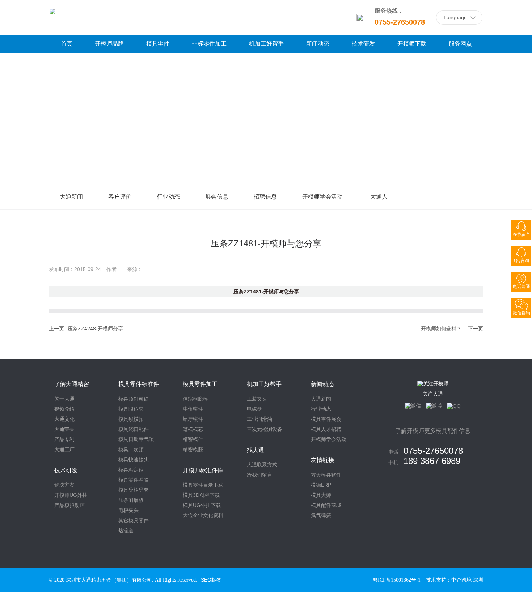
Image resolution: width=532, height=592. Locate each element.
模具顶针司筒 (133, 399)
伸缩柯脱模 (195, 399)
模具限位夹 (131, 409)
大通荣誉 (64, 429)
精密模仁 (193, 439)
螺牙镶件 (193, 419)
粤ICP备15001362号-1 (397, 580)
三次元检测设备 (264, 429)
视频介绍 (64, 409)
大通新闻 (71, 197)
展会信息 (216, 197)
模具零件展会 (326, 419)
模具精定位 (131, 470)
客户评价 (119, 197)
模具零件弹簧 (133, 480)
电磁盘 (254, 409)
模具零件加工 (200, 384)
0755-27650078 (400, 22)
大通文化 (64, 419)
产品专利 (64, 439)
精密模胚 (193, 449)
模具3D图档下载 (201, 495)
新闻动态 (322, 384)
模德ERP (321, 485)
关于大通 (64, 399)
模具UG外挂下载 (202, 505)
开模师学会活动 (322, 197)
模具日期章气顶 (136, 439)
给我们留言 (259, 475)
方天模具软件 (326, 475)
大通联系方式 (262, 465)
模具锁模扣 (131, 419)
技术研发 (65, 470)
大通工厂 (64, 449)
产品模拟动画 (69, 505)
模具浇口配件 (133, 429)
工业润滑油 (259, 419)
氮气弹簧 (321, 515)
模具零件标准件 (138, 384)
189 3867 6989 (432, 461)
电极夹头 (128, 510)
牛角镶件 (193, 409)
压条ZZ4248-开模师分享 (95, 328)
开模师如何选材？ (441, 328)
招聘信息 (265, 197)
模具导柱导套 (133, 490)
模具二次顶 (131, 449)
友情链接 (322, 460)
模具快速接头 (133, 459)
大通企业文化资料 (203, 515)
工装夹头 (257, 399)
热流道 (126, 530)
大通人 (379, 197)
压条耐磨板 (131, 500)
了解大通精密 (71, 384)
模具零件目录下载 (203, 485)
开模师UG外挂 (70, 495)
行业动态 (168, 197)
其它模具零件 (133, 520)
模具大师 (321, 495)
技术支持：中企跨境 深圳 (454, 580)
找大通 (255, 450)
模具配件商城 (326, 505)
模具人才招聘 (326, 429)
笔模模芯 (193, 429)
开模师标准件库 (203, 470)
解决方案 (64, 485)
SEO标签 (211, 580)
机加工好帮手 (264, 384)
